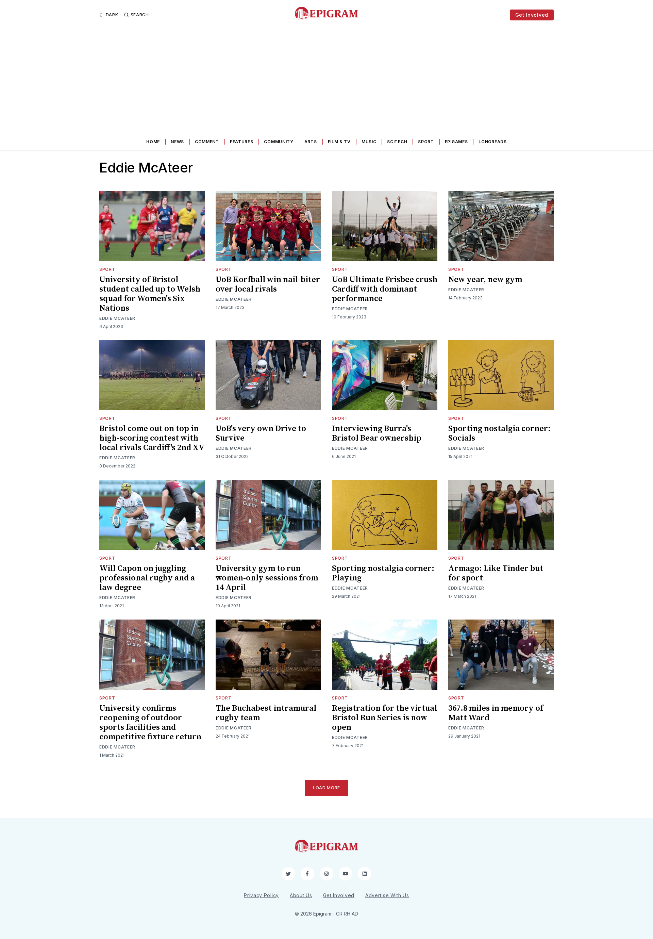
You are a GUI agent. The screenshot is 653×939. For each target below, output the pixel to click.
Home (153, 141)
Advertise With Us (387, 895)
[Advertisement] (326, 81)
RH (347, 914)
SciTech (397, 141)
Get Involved (531, 15)
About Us (301, 895)
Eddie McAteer (117, 318)
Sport (426, 141)
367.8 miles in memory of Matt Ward (495, 713)
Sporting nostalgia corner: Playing (383, 573)
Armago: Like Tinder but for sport (495, 573)
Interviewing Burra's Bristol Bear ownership (376, 433)
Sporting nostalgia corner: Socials (499, 433)
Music (369, 141)
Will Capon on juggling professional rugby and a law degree (147, 578)
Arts (310, 141)
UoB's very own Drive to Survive (261, 433)
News (177, 141)
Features (241, 141)
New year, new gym (485, 280)
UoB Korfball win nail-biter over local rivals (268, 284)
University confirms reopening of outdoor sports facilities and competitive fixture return (150, 722)
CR (339, 914)
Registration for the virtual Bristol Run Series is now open (384, 717)
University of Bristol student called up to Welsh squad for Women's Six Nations (149, 294)
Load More (326, 787)
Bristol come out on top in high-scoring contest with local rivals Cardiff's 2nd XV (151, 438)
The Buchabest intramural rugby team (266, 713)
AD (355, 914)
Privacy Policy (261, 895)
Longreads (492, 141)
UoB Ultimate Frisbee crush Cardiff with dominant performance (384, 289)
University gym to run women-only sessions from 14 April (267, 578)
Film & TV (339, 141)
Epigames (456, 141)
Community (278, 141)
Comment (207, 141)
